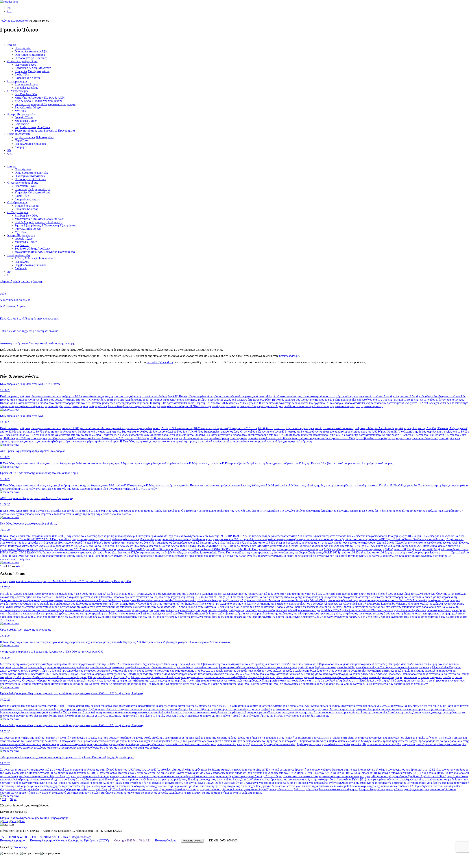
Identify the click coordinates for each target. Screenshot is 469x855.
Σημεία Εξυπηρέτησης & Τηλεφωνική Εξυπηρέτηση (45, 104)
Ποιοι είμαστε (23, 48)
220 (18, 565)
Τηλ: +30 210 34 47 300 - (15, 837)
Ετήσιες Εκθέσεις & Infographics (34, 137)
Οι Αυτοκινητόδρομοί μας (22, 61)
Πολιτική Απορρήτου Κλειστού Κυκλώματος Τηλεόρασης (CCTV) (70, 840)
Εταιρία (11, 44)
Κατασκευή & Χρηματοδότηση (33, 67)
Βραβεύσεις (22, 123)
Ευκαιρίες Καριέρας (26, 87)
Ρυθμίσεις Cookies (192, 840)
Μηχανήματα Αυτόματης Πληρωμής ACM (39, 97)
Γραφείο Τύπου (24, 117)
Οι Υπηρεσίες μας (17, 91)
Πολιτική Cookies (166, 840)
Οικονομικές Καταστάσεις (30, 54)
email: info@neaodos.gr (77, 837)
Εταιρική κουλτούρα (26, 84)
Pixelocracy (20, 847)
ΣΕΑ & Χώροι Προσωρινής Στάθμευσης (38, 100)
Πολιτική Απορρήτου (12, 840)
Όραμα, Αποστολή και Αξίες (31, 51)
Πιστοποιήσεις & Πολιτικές (31, 58)
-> (22, 565)
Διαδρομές (21, 147)
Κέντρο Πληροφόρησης (15, 20)
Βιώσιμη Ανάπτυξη (18, 133)
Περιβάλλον (22, 140)
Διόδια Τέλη (22, 74)
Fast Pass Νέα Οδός (26, 94)
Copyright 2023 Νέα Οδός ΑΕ (132, 840)
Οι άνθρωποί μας (17, 81)
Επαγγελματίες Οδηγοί (28, 107)
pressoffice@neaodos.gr (160, 362)
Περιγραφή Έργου (25, 64)
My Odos (20, 110)
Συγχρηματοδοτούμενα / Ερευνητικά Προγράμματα (45, 130)
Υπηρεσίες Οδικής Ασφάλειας (32, 71)
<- (1, 565)
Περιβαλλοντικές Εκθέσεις (30, 143)
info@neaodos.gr (288, 355)
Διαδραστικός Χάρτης (27, 77)
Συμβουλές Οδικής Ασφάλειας (32, 127)
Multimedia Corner (26, 120)
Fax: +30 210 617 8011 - (47, 837)
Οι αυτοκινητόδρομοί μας (24, 817)
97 (11, 799)
